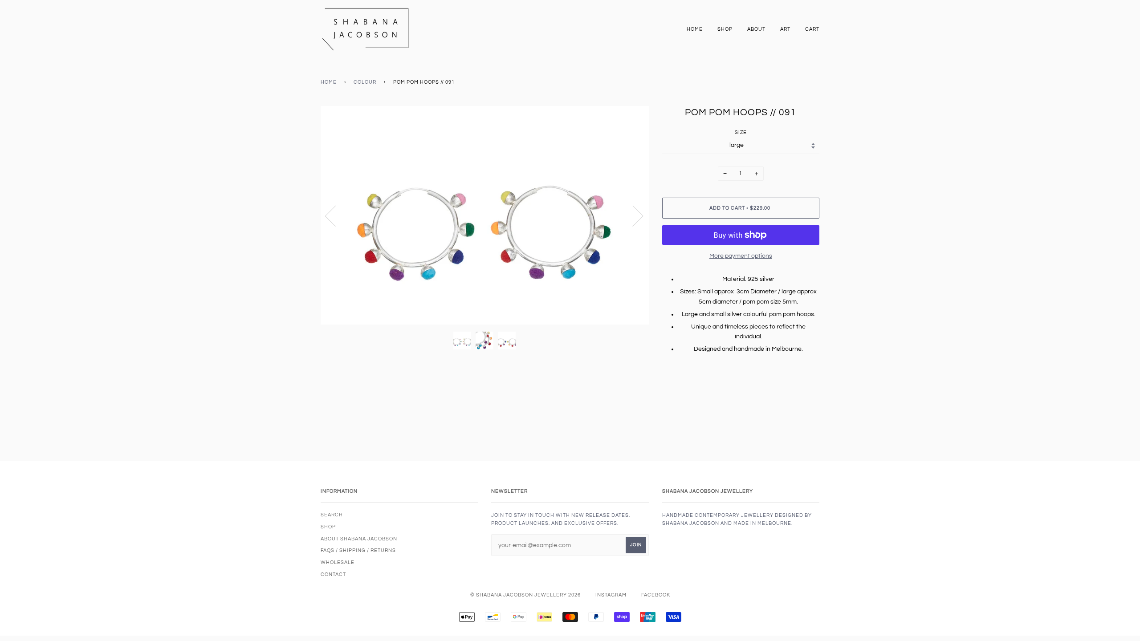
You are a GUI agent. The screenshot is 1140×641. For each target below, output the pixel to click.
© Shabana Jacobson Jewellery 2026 (525, 594)
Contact (333, 574)
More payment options (740, 256)
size (741, 132)
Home (695, 29)
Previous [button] (336, 215)
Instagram (611, 594)
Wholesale (337, 562)
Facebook (655, 594)
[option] (485, 215)
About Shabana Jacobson (359, 538)
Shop (725, 29)
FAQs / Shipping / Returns (358, 550)
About (756, 29)
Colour (365, 82)
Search (332, 514)
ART (785, 29)
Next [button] (632, 215)
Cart (812, 29)
